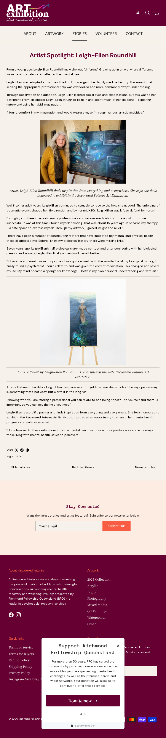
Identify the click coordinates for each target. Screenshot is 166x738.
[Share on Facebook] (22, 450)
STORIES (79, 33)
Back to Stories (83, 467)
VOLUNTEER (106, 33)
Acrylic (92, 585)
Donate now (80, 700)
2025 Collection (98, 579)
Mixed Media (97, 604)
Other (91, 624)
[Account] (137, 13)
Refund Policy (19, 660)
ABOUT (30, 33)
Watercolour (96, 617)
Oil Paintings (97, 611)
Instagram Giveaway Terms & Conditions (39, 679)
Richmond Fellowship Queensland (38, 718)
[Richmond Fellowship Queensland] (28, 13)
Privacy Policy (19, 673)
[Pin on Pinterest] (27, 450)
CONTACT (134, 33)
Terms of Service (21, 647)
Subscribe (116, 526)
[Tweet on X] (16, 450)
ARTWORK (54, 33)
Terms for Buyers (21, 654)
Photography (96, 598)
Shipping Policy (20, 666)
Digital (92, 592)
